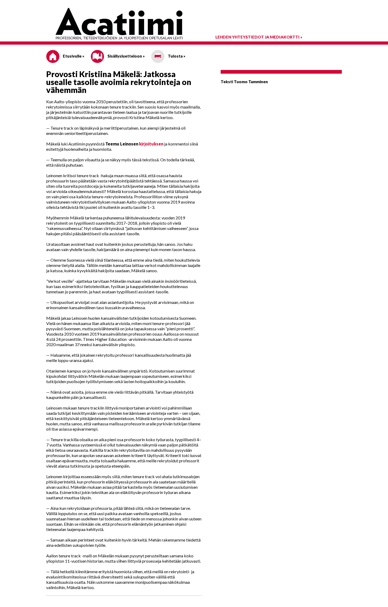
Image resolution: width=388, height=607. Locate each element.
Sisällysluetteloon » (126, 56)
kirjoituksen (151, 143)
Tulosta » (176, 56)
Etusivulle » (73, 56)
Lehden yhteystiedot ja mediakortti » (258, 37)
